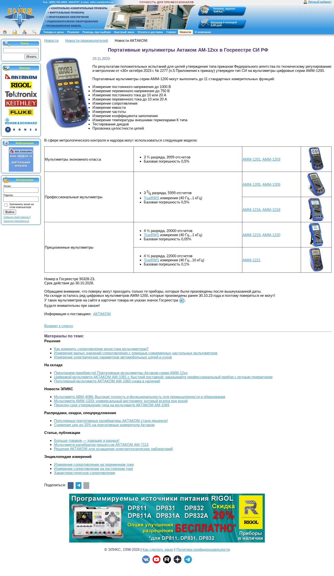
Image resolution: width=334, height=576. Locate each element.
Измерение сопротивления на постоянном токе (93, 468)
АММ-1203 (271, 159)
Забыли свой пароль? (17, 217)
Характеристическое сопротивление (84, 473)
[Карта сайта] (24, 32)
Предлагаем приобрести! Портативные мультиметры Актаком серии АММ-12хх (121, 373)
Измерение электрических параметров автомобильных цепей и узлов (113, 357)
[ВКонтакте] (71, 485)
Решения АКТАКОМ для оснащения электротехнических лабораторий (113, 449)
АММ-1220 (271, 235)
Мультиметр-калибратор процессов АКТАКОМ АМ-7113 (101, 445)
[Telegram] (78, 485)
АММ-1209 (271, 184)
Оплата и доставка (150, 32)
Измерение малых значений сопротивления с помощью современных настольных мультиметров (135, 353)
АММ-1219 (251, 235)
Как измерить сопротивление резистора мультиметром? (101, 349)
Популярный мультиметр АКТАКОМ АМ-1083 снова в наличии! (107, 381)
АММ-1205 (251, 184)
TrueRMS (151, 198)
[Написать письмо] (15, 32)
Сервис (171, 32)
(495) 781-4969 (58, 2)
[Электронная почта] (86, 485)
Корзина (216, 22)
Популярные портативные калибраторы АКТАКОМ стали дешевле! (111, 421)
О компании (203, 32)
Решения (73, 32)
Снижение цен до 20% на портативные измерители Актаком (104, 425)
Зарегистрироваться (16, 221)
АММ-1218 (271, 210)
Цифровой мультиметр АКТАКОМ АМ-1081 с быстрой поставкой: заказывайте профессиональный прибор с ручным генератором (163, 377)
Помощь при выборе (96, 32)
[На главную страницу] (19, 28)
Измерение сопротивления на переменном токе (94, 464)
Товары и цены (53, 32)
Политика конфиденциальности (203, 549)
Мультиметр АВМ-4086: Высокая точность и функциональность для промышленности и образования (139, 397)
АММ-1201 (251, 159)
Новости (185, 32)
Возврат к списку (58, 326)
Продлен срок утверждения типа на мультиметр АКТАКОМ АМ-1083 (111, 405)
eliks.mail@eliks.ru (101, 2)
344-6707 (73, 2)
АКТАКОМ (102, 314)
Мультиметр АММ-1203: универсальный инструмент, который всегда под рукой (121, 401)
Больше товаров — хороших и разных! (86, 440)
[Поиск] (34, 32)
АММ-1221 (251, 260)
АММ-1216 (251, 210)
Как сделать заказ (158, 549)
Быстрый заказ (124, 32)
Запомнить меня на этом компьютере (21, 206)
